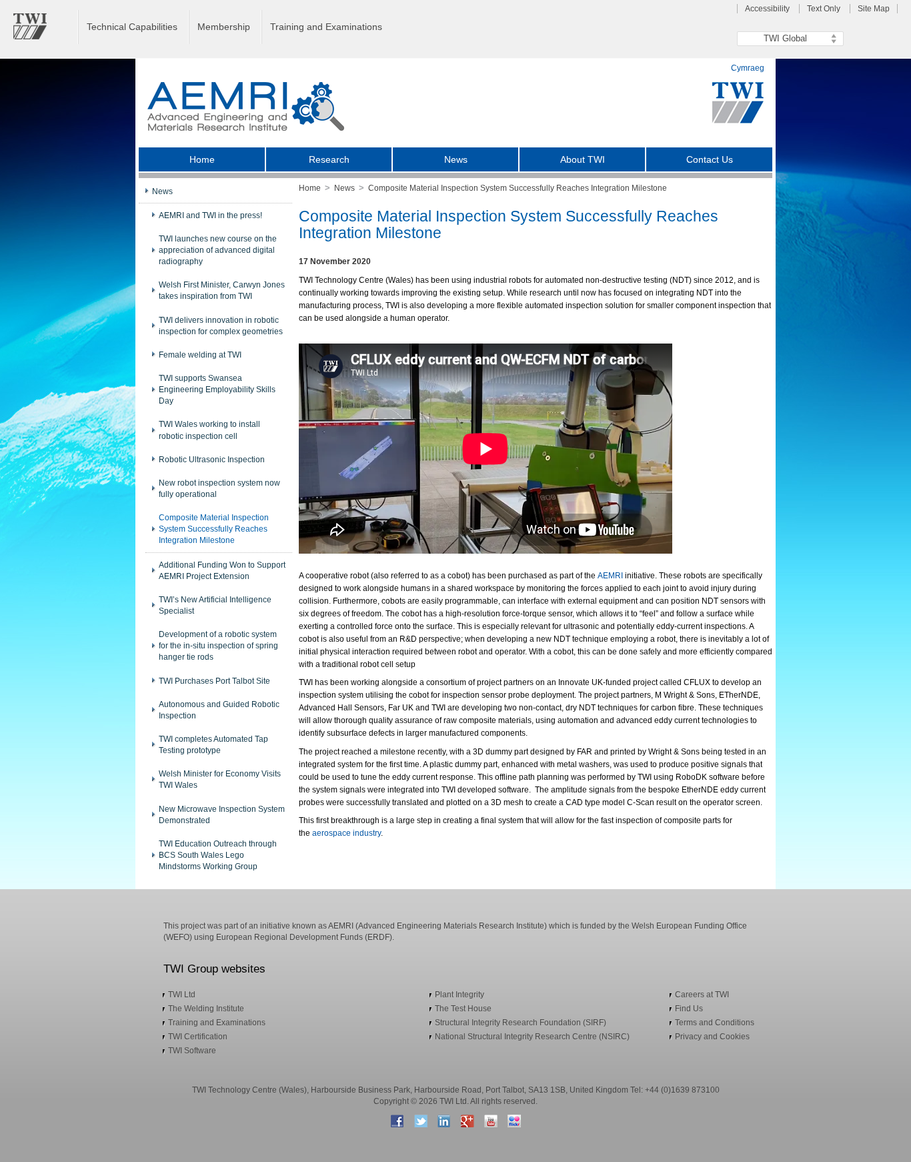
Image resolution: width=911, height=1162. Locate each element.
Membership (223, 26)
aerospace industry (346, 833)
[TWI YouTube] (490, 1121)
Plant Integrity (459, 994)
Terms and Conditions (714, 1022)
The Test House (463, 1008)
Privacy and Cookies (712, 1036)
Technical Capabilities (132, 26)
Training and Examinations (326, 26)
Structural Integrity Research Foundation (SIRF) (520, 1022)
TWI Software (192, 1050)
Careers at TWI (702, 994)
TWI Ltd (181, 994)
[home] (241, 106)
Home (310, 188)
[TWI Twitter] (420, 1121)
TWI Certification (197, 1036)
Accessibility (767, 8)
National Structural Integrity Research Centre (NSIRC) (532, 1036)
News (344, 188)
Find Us (689, 1008)
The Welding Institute (206, 1008)
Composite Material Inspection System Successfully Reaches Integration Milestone (517, 188)
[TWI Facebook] (397, 1121)
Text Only (823, 8)
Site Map (874, 8)
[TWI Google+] (467, 1121)
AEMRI (610, 575)
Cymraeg (747, 68)
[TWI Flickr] (514, 1121)
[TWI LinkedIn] (443, 1121)
